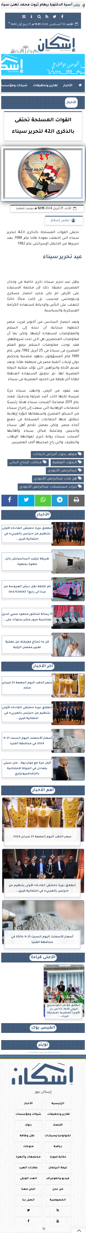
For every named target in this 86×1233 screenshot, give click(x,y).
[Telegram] (59, 500)
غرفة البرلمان (57, 1168)
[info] (31, 16)
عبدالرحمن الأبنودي (63, 471)
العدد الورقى (28, 1178)
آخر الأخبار (43, 666)
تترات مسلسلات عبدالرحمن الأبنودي (49, 487)
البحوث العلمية (65, 463)
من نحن (57, 1189)
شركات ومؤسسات (28, 1114)
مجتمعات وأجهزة (28, 1157)
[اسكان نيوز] (43, 64)
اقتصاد (58, 1125)
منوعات (28, 1146)
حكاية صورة (58, 1157)
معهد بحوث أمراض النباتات (55, 455)
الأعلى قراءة (43, 957)
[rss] (47, 16)
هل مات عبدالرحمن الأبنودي (56, 479)
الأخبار (67, 85)
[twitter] (54, 16)
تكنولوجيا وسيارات (58, 1135)
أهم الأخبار (43, 790)
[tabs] (24, 16)
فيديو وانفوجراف (57, 1178)
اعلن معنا (28, 1189)
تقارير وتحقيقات (45, 85)
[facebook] (62, 16)
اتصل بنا (28, 1200)
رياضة (58, 1146)
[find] (39, 16)
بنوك (28, 1125)
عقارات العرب (28, 1168)
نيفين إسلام (60, 221)
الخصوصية (58, 1200)
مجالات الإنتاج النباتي (26, 463)
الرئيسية (57, 1103)
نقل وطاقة (27, 1135)
